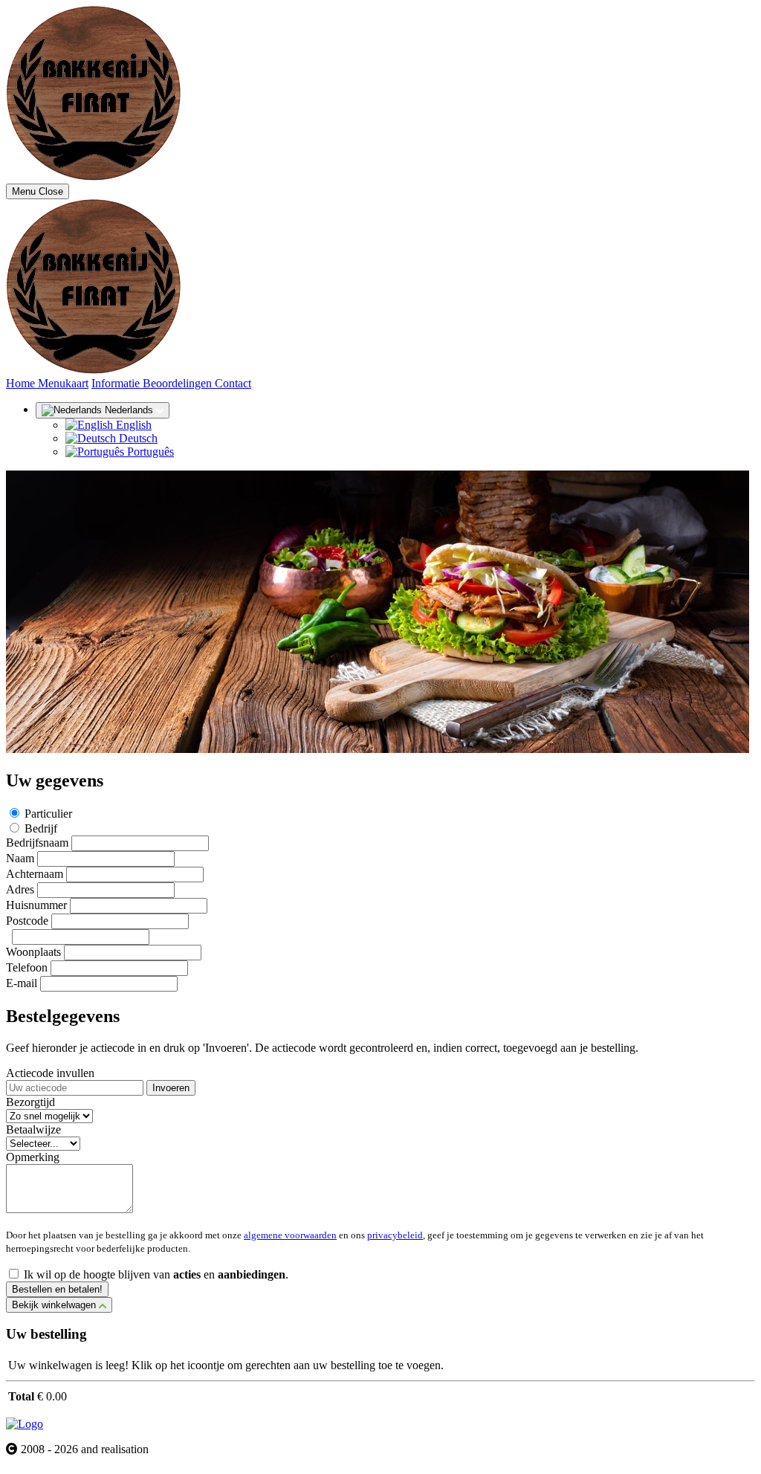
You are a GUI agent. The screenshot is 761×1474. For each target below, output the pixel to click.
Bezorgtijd (30, 1102)
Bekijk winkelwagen (55, 1304)
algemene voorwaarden (290, 1235)
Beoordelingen (179, 383)
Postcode (27, 920)
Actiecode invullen (50, 1073)
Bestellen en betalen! (57, 1289)
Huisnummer (36, 905)
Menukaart (63, 383)
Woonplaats (33, 952)
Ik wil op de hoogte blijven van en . (156, 1274)
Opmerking (32, 1157)
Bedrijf (41, 828)
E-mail (21, 983)
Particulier (48, 813)
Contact (233, 383)
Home (22, 383)
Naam (20, 858)
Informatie (117, 383)
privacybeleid (395, 1235)
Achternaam (34, 873)
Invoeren (171, 1087)
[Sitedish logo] (24, 1424)
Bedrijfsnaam (37, 842)
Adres (20, 889)
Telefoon (27, 967)
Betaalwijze (33, 1129)
